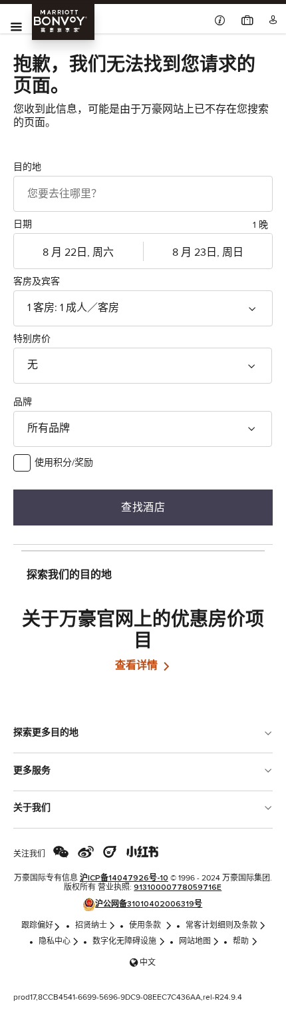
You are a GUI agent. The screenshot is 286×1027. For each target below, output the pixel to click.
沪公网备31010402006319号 (148, 904)
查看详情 (137, 665)
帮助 (241, 942)
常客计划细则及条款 (221, 926)
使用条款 (146, 926)
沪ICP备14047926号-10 (124, 878)
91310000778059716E (177, 888)
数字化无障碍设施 (124, 942)
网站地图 (195, 942)
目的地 (27, 167)
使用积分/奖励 (64, 463)
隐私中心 (55, 942)
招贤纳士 (91, 926)
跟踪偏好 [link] (37, 926)
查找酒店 (143, 507)
